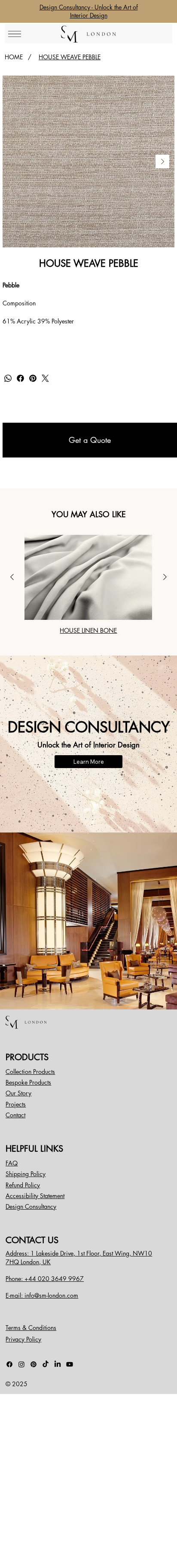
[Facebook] (20, 378)
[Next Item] (162, 161)
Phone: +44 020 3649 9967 (45, 1279)
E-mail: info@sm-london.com (42, 1295)
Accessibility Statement (35, 1196)
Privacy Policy (23, 1339)
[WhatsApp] (8, 378)
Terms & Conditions (31, 1327)
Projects (16, 1104)
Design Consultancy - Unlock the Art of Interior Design (89, 11)
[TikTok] (45, 1364)
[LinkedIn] (57, 1364)
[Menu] (14, 33)
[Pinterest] (32, 378)
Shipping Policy (26, 1174)
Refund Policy (23, 1185)
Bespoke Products (28, 1082)
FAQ (12, 1163)
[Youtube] (69, 1364)
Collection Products (30, 1071)
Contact (15, 1115)
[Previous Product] (12, 577)
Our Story (18, 1093)
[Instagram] (21, 1364)
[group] (88, 584)
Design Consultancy (31, 1206)
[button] (90, 440)
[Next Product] (165, 577)
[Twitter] (45, 378)
